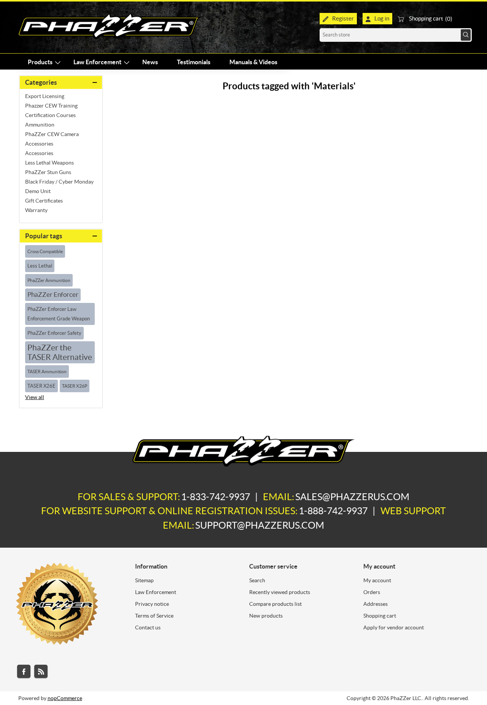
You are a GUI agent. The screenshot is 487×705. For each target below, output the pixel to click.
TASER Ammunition (47, 371)
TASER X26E (41, 386)
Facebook (23, 671)
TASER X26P (74, 385)
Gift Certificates (44, 201)
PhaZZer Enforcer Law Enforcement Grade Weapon (58, 314)
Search (466, 35)
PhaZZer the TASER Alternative (59, 352)
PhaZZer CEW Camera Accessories (52, 139)
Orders (371, 592)
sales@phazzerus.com (352, 496)
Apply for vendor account (393, 627)
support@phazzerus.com (259, 525)
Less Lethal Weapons (49, 163)
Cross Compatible (45, 251)
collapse (61, 82)
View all (34, 397)
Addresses (375, 604)
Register (343, 18)
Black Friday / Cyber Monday (59, 182)
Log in (381, 18)
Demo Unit (38, 191)
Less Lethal (39, 266)
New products (266, 616)
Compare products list (275, 604)
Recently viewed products (279, 592)
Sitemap (144, 580)
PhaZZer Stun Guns (48, 172)
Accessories (39, 153)
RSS (41, 671)
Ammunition (39, 125)
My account (377, 580)
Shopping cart (379, 616)
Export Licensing (44, 96)
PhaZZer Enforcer (52, 294)
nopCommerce (65, 698)
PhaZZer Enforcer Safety (54, 333)
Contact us (148, 627)
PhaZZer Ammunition (48, 280)
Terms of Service (154, 616)
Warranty (36, 210)
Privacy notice (152, 604)
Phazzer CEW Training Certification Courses (51, 110)
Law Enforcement (155, 592)
